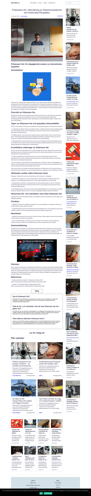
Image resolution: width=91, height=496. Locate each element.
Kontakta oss (52, 2)
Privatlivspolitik (48, 493)
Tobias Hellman (16, 412)
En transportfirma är (72, 101)
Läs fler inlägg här (37, 333)
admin (40, 375)
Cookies (45, 2)
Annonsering (33, 2)
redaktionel (60, 16)
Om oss (40, 2)
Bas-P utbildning (71, 337)
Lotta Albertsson (16, 375)
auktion (68, 169)
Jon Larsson (24, 16)
